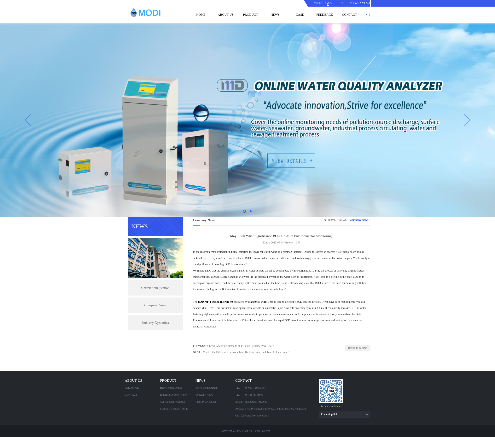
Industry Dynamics (155, 323)
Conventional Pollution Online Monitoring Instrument (176, 402)
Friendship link (329, 414)
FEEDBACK (324, 14)
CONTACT (349, 14)
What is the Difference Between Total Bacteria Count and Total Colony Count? (246, 352)
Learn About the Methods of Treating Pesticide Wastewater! (242, 345)
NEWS (275, 14)
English (328, 3)
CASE (300, 14)
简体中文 (318, 3)
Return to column (357, 347)
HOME (201, 14)
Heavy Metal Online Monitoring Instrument (172, 388)
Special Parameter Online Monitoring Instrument (174, 409)
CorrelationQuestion (155, 288)
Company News (155, 305)
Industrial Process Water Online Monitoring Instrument (176, 395)
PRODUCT (250, 14)
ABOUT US (226, 14)
